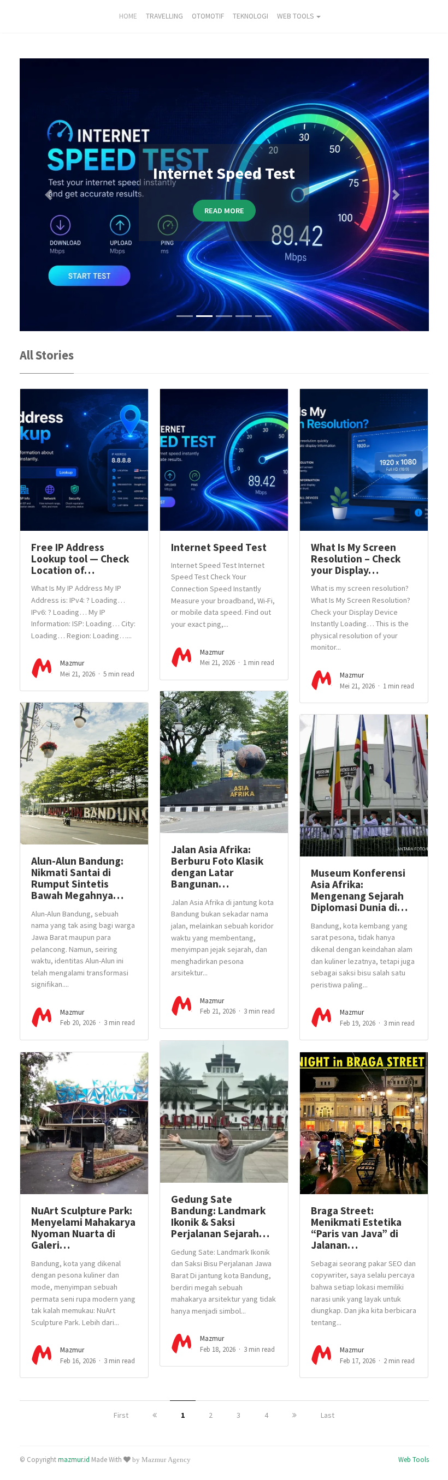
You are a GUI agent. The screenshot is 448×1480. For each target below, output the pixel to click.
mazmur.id (74, 1459)
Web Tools (295, 16)
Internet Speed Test (219, 547)
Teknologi (250, 16)
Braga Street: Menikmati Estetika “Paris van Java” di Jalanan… (356, 1228)
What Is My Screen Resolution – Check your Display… (355, 559)
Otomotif (208, 16)
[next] (294, 1415)
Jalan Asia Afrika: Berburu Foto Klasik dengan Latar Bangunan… (217, 867)
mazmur (72, 663)
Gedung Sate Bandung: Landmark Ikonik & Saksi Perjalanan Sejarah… (220, 1217)
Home (128, 16)
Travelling (164, 16)
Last (327, 1415)
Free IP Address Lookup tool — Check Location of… (80, 559)
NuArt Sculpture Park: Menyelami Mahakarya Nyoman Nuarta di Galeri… (83, 1228)
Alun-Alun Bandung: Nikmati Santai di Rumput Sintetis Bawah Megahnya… (77, 878)
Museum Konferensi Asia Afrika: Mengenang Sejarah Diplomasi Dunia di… (359, 890)
